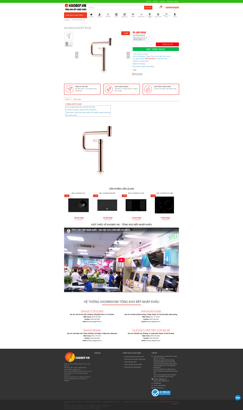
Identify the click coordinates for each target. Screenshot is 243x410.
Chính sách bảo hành (130, 362)
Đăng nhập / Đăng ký (172, 1)
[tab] (68, 99)
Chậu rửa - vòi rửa (89, 408)
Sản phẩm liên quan (121, 188)
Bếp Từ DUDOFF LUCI (78, 193)
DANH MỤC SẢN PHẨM (74, 15)
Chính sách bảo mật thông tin (132, 367)
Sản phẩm (80, 406)
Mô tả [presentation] (68, 99)
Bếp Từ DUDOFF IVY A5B (136, 193)
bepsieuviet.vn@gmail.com (161, 381)
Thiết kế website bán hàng (110, 401)
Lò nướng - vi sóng (69, 408)
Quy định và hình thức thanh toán (134, 356)
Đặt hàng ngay (156, 49)
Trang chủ (67, 20)
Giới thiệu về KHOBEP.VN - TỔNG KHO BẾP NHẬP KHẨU (121, 224)
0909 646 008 (157, 383)
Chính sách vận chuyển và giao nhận (134, 359)
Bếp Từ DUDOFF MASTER (107, 193)
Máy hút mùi (106, 406)
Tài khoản (162, 1)
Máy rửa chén (79, 408)
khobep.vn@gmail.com (160, 379)
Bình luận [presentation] (77, 99)
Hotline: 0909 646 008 (159, 385)
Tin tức (86, 406)
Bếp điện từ (92, 406)
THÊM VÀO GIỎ (167, 44)
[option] (69, 36)
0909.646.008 (175, 404)
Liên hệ (97, 408)
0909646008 (172, 7)
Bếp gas (99, 406)
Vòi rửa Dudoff (138, 74)
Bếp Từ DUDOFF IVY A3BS (165, 193)
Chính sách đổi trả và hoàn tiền (133, 364)
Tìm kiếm (148, 1)
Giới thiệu (155, 1)
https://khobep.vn (159, 388)
